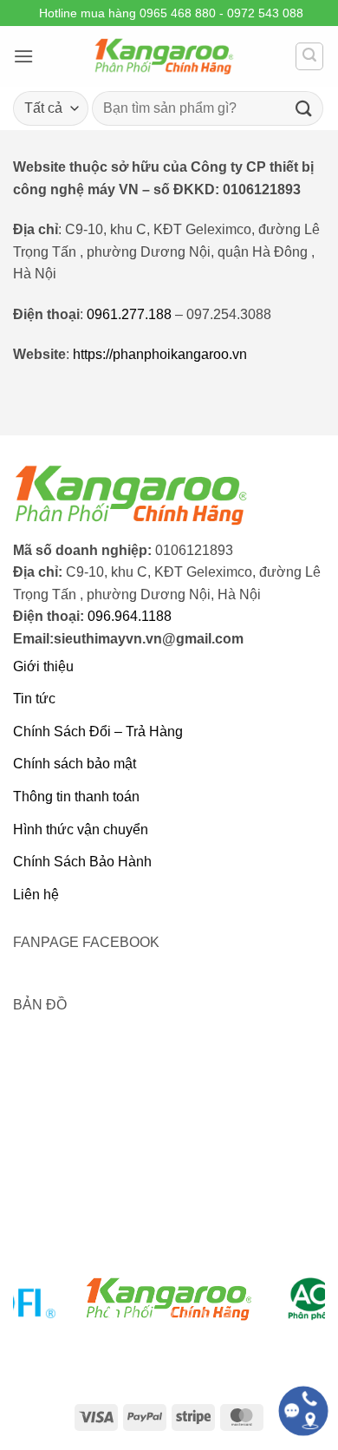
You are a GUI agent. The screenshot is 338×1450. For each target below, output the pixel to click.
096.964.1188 (130, 616)
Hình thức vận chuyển (80, 829)
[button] (23, 56)
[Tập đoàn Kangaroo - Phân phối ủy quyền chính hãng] (164, 56)
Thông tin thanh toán (76, 796)
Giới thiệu (43, 666)
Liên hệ (36, 894)
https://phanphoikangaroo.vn (160, 354)
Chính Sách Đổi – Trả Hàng (98, 731)
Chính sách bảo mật (74, 763)
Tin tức (34, 698)
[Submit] (304, 108)
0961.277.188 (129, 314)
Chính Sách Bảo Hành (82, 861)
